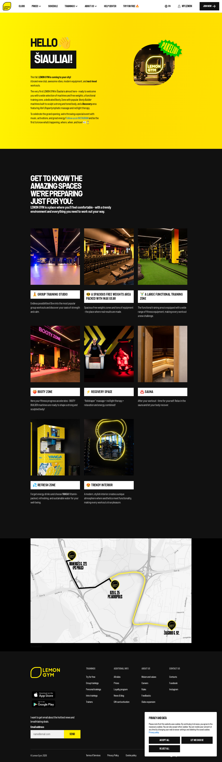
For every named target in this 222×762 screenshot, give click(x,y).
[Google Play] (44, 703)
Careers (145, 683)
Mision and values (149, 677)
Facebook (173, 683)
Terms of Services (93, 755)
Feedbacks (146, 695)
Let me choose (197, 740)
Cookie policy (131, 755)
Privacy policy (154, 732)
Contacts (173, 677)
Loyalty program (121, 689)
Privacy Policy (113, 755)
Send (72, 734)
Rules (144, 689)
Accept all (164, 740)
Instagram (173, 689)
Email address (37, 727)
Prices (116, 683)
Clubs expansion (148, 702)
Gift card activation (121, 702)
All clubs (117, 677)
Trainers (89, 702)
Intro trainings (92, 695)
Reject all (164, 748)
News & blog (119, 695)
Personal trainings (93, 689)
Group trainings (92, 683)
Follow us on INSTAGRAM (77, 118)
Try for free (90, 677)
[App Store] (44, 694)
